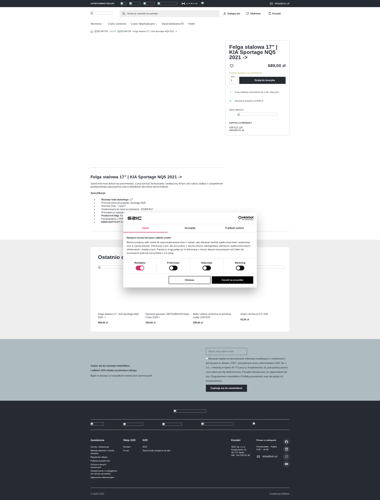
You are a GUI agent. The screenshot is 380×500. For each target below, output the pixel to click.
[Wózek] (274, 13)
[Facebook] (286, 442)
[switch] (173, 268)
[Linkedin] (286, 449)
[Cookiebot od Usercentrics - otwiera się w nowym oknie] (241, 218)
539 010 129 (236, 127)
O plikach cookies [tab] (234, 228)
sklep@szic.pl (236, 130)
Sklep (113, 31)
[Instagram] (286, 457)
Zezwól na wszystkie (232, 280)
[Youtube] (286, 464)
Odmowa (189, 280)
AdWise (285, 494)
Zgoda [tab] (145, 228)
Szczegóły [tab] (190, 228)
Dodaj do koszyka (265, 80)
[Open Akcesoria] (102, 24)
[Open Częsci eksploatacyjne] (156, 24)
